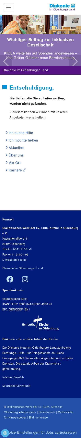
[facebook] (9, 279)
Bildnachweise (38, 417)
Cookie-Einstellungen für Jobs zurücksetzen (40, 432)
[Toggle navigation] (8, 7)
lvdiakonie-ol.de (14, 260)
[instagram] (25, 279)
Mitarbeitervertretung (16, 386)
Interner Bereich (13, 377)
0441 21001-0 (22, 249)
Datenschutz (47, 412)
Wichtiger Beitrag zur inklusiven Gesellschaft (40, 42)
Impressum (28, 412)
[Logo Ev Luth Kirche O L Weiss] (40, 322)
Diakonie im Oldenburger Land (25, 69)
